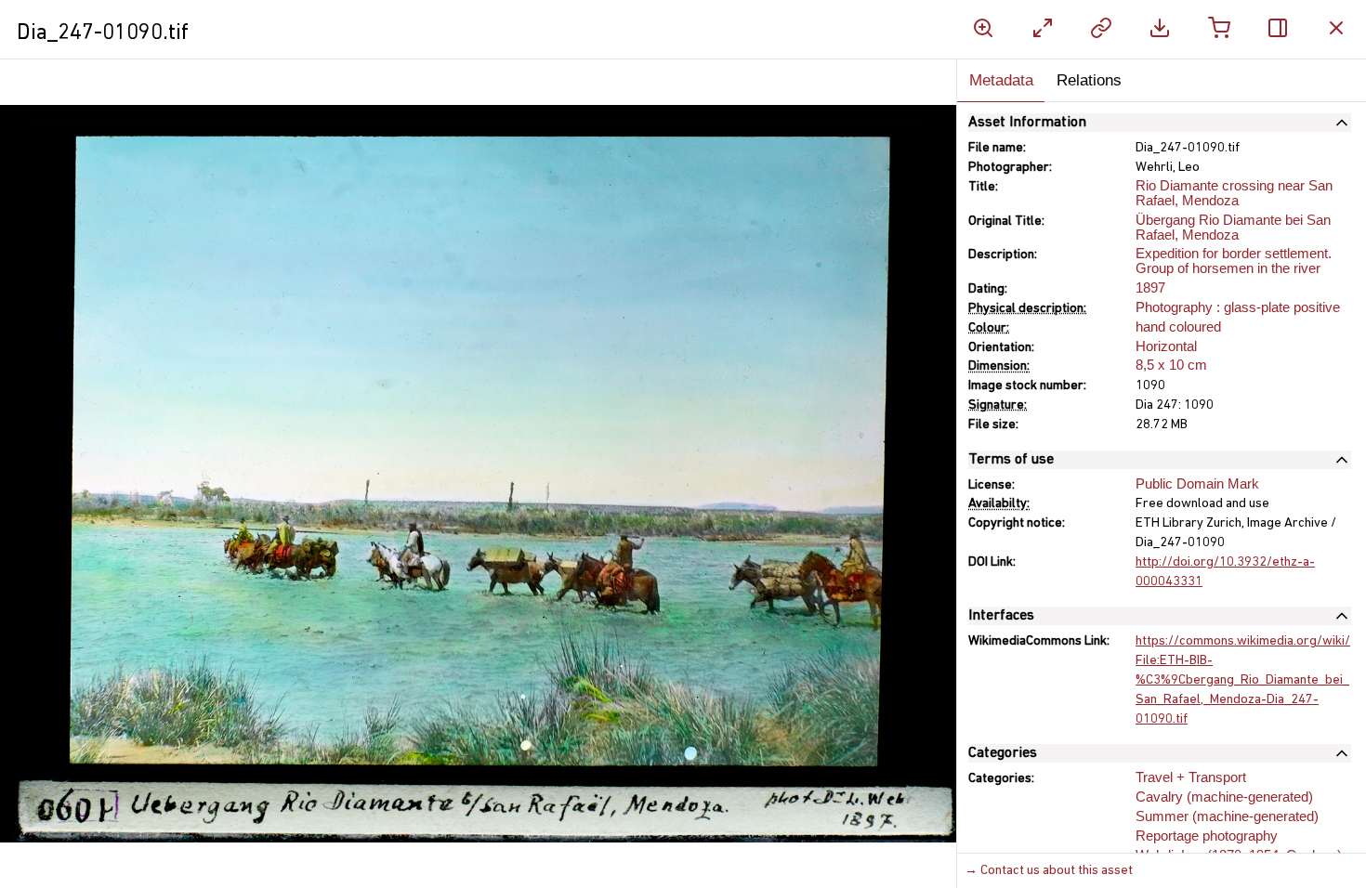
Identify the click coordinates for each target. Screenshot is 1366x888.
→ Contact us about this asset (1049, 871)
